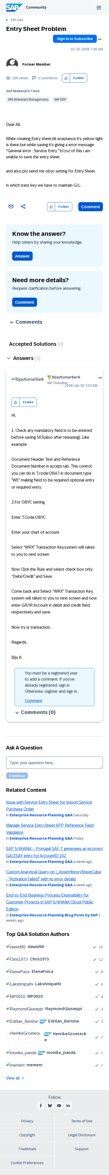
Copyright (27, 1135)
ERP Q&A (17, 20)
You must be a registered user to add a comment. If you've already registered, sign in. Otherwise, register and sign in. (51, 682)
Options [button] (100, 39)
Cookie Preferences (27, 1163)
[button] (66, 78)
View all (13, 1078)
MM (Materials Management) (28, 99)
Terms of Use (81, 1121)
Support (82, 1149)
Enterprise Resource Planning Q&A (41, 815)
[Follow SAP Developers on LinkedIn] (68, 1106)
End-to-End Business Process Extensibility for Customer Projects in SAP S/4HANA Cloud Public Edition (49, 902)
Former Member (36, 64)
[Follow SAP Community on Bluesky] (50, 1106)
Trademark (27, 1149)
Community (36, 7)
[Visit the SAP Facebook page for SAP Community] (41, 1106)
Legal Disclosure (82, 1135)
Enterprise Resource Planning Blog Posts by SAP (54, 915)
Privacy (27, 1121)
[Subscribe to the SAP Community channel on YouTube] (59, 1106)
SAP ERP (60, 99)
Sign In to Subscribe (75, 39)
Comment (90, 207)
